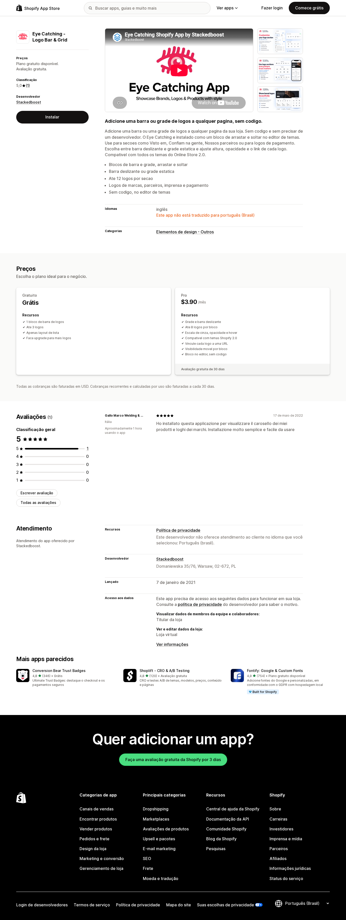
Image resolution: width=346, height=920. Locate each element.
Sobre (275, 808)
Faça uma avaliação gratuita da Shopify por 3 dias (173, 759)
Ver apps (225, 7)
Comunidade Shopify (226, 828)
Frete (148, 868)
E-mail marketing (159, 848)
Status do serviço (286, 878)
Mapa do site (178, 904)
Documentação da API (227, 819)
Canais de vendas (96, 808)
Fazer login (272, 7)
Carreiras (278, 819)
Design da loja (93, 848)
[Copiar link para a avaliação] (146, 416)
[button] (65, 678)
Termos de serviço (92, 904)
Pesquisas (215, 848)
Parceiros (279, 848)
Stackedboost (28, 102)
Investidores (281, 828)
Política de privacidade (178, 530)
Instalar (52, 116)
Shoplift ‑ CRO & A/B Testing (164, 670)
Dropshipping (155, 808)
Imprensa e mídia (286, 838)
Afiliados (278, 858)
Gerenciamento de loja (101, 868)
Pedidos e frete (94, 838)
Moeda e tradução (160, 878)
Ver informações (172, 644)
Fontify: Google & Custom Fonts (275, 670)
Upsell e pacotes (159, 838)
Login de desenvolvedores (42, 904)
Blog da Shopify (221, 838)
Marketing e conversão (102, 858)
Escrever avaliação (37, 493)
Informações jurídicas (290, 868)
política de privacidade (200, 604)
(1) (28, 85)
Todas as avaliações (38, 502)
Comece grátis (309, 7)
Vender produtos (96, 828)
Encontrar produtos (98, 819)
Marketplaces (156, 819)
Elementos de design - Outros (185, 231)
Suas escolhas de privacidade (225, 904)
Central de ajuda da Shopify (232, 808)
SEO (147, 858)
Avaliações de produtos (166, 828)
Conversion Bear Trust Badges (59, 670)
